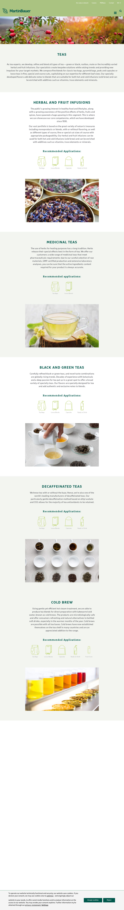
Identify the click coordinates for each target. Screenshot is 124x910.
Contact (111, 3)
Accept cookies (93, 900)
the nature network (82, 3)
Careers (94, 3)
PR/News (103, 3)
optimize (50, 896)
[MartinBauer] (16, 11)
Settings (45, 905)
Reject (109, 900)
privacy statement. (33, 905)
